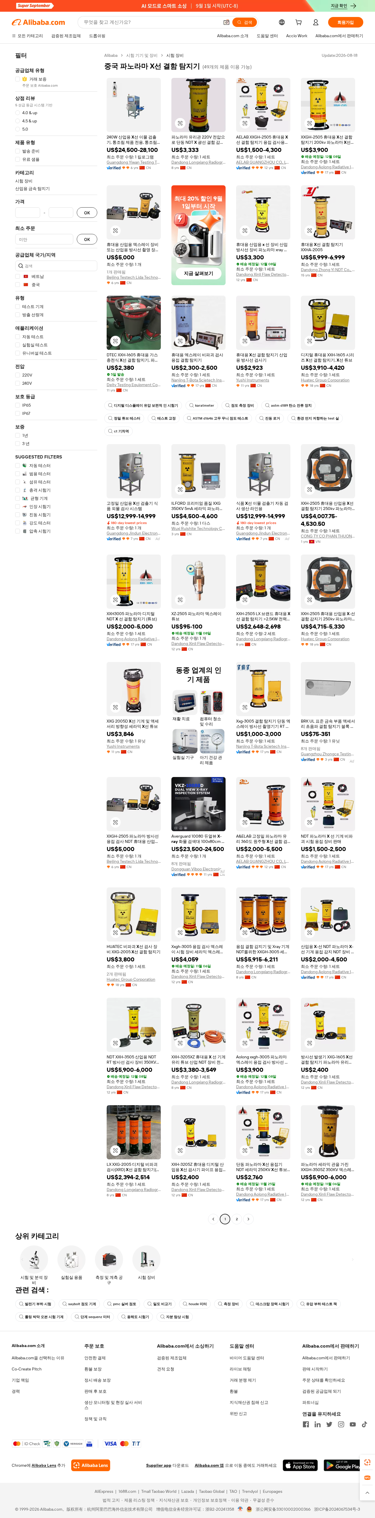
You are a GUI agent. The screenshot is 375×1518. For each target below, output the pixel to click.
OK (87, 212)
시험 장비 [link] (175, 55)
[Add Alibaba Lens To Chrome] (90, 1465)
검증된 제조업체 (172, 1358)
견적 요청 (165, 1369)
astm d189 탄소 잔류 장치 (291, 405)
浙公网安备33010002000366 (283, 1509)
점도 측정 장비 (242, 405)
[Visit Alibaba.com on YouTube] (352, 1424)
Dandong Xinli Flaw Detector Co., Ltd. (263, 274)
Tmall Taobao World (158, 1491)
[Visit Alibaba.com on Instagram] (341, 1424)
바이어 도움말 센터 (247, 1358)
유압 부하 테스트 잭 (321, 1304)
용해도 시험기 (138, 1317)
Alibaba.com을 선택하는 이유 (38, 1358)
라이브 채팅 (240, 1369)
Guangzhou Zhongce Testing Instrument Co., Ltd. (328, 754)
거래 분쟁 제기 (243, 1380)
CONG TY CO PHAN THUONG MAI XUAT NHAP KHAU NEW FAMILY (328, 536)
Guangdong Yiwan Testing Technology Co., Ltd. (134, 162)
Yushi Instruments (252, 380)
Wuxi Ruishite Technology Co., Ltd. (198, 528)
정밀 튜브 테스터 (127, 418)
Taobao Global (211, 1491)
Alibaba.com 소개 (28, 1345)
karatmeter (204, 405)
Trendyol (250, 1491)
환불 (234, 1391)
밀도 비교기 (162, 1304)
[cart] (299, 23)
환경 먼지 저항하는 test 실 (318, 418)
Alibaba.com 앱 (209, 1465)
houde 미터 (198, 1304)
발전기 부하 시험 (38, 1304)
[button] (226, 22)
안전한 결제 (95, 1358)
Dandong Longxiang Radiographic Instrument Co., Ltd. (198, 162)
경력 (16, 1391)
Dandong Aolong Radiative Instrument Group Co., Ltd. (328, 167)
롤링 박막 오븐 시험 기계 (44, 1317)
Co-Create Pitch (27, 1369)
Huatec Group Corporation (325, 380)
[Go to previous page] (213, 1219)
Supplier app (158, 1465)
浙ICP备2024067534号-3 (337, 1509)
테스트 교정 (166, 418)
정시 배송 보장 (97, 1380)
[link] (367, 1462)
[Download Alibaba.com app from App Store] (300, 1465)
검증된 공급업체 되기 (321, 1391)
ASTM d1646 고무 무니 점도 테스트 (220, 418)
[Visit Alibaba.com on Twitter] (329, 1424)
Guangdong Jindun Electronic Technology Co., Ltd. (134, 533)
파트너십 (310, 1402)
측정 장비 (231, 1304)
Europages (272, 1491)
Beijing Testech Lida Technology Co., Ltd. (134, 277)
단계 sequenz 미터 (95, 1317)
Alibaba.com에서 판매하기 (326, 1358)
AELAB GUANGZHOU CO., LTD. (263, 162)
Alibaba (110, 55)
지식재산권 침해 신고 (249, 1402)
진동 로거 (272, 418)
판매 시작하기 (315, 1369)
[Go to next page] (248, 1219)
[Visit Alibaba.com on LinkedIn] (317, 1424)
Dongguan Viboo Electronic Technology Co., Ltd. (198, 869)
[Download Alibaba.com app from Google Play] (343, 1465)
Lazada (187, 1491)
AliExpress (104, 1491)
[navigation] (56, 638)
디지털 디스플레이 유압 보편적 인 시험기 (146, 405)
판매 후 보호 (95, 1391)
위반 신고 (238, 1413)
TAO (233, 1491)
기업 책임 (20, 1380)
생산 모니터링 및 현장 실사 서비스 (113, 1405)
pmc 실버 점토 (124, 1304)
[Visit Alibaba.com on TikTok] (364, 1424)
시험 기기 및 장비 (142, 55)
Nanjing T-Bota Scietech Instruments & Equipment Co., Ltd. (198, 380)
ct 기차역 (121, 431)
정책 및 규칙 (95, 1418)
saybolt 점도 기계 (82, 1304)
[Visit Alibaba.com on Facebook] (305, 1424)
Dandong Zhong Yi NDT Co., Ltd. (328, 269)
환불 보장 (93, 1369)
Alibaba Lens (44, 1465)
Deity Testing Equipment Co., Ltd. (134, 384)
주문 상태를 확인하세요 (323, 1380)
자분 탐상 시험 (177, 1317)
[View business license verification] (240, 1509)
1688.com (127, 1491)
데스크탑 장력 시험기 (272, 1304)
